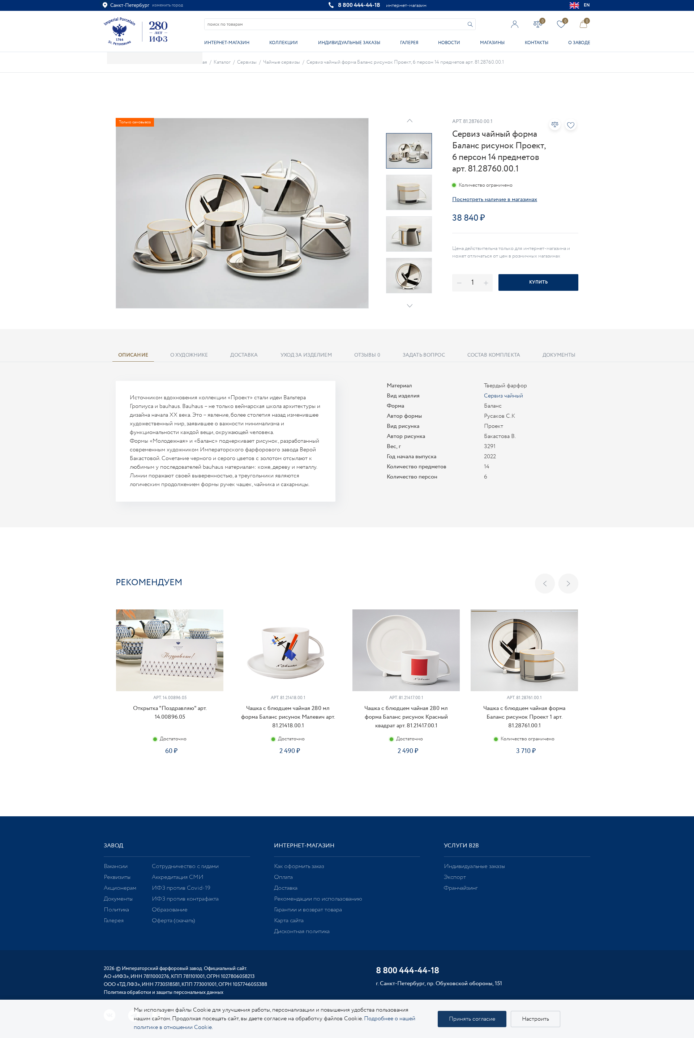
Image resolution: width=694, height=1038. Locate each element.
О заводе (579, 43)
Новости (449, 43)
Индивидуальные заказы (349, 43)
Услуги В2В (461, 846)
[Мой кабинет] (515, 24)
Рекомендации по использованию (318, 899)
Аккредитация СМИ (178, 877)
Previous (545, 584)
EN (587, 5)
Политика (116, 910)
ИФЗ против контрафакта (185, 899)
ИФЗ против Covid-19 (181, 888)
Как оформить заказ (299, 866)
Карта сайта (289, 920)
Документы (118, 899)
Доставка (285, 888)
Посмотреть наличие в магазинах (494, 199)
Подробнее (169, 777)
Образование (170, 910)
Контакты (536, 43)
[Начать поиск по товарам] (470, 24)
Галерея (409, 43)
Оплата (283, 877)
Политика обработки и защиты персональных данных (163, 992)
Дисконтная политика (302, 931)
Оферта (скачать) (173, 920)
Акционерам (120, 888)
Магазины (492, 43)
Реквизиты (117, 877)
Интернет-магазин (226, 43)
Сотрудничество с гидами (185, 866)
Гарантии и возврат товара (308, 910)
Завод (113, 846)
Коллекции (283, 43)
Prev (409, 120)
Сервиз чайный (503, 396)
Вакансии (116, 866)
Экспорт (455, 877)
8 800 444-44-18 (359, 5)
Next (409, 305)
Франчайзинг (460, 888)
